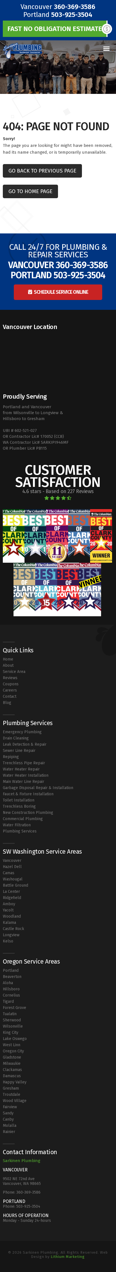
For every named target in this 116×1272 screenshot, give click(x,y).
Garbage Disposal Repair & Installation (38, 787)
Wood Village (14, 1100)
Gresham (11, 1088)
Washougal (13, 879)
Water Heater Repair (21, 769)
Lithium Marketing (68, 1257)
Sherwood (12, 1020)
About (8, 665)
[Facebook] (53, 1264)
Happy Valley (14, 1082)
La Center (11, 891)
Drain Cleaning (16, 738)
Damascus (12, 1076)
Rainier (9, 1131)
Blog (7, 702)
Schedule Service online (61, 292)
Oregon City (13, 1051)
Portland (11, 970)
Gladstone (12, 1057)
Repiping (11, 756)
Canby (8, 1119)
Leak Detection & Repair (24, 744)
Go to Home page (30, 191)
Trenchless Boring (19, 806)
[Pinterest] (62, 1264)
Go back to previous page (42, 170)
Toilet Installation (18, 800)
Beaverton (12, 976)
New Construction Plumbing (28, 812)
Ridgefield (12, 897)
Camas (8, 873)
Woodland (12, 916)
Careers (10, 690)
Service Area (14, 671)
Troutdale (11, 1094)
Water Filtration (17, 825)
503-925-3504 (71, 15)
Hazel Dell (12, 866)
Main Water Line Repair (23, 781)
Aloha (8, 982)
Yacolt (8, 910)
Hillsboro (11, 989)
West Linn (11, 1045)
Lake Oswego (15, 1038)
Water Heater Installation (25, 775)
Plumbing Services (20, 831)
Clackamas (12, 1069)
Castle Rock (13, 928)
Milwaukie (12, 1063)
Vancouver (12, 860)
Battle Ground (15, 885)
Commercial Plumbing (23, 818)
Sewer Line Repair (19, 750)
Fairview (10, 1107)
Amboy (9, 904)
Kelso (8, 941)
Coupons (11, 684)
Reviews (10, 677)
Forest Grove (14, 1007)
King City (10, 1032)
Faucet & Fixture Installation (28, 794)
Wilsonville (13, 1026)
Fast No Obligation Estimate (54, 29)
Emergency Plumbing (22, 732)
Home (8, 659)
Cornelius (11, 995)
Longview (11, 935)
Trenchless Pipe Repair (24, 763)
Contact (9, 696)
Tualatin (10, 1014)
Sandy (8, 1113)
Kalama (9, 922)
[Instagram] (58, 1264)
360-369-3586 (74, 7)
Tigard (8, 1001)
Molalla (9, 1125)
